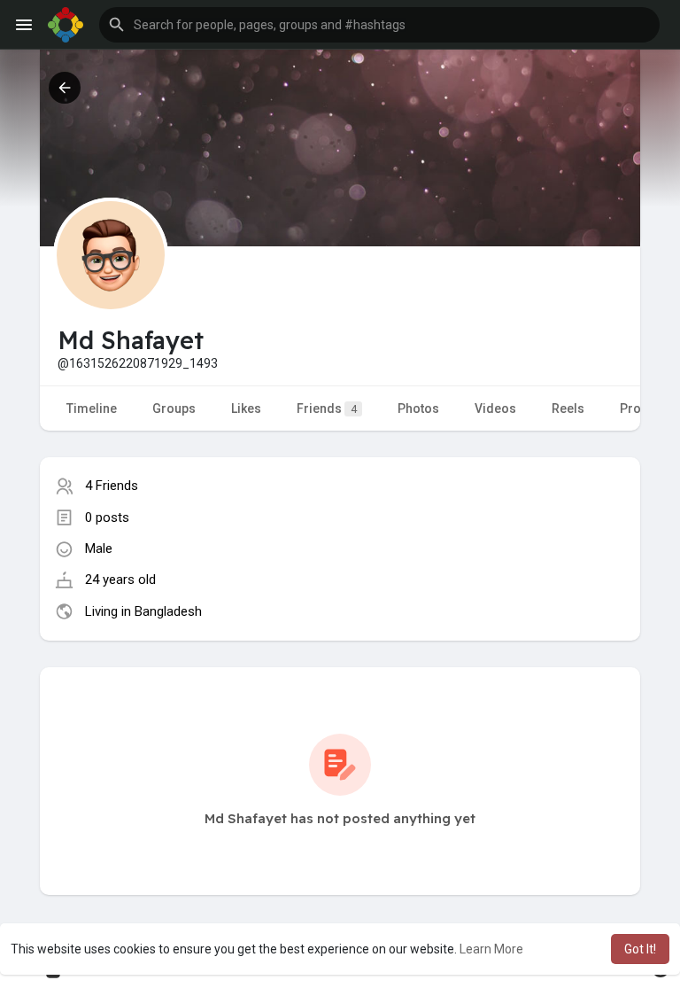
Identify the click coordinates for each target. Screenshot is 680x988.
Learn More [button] (491, 949)
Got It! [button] (640, 949)
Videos (495, 408)
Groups (174, 408)
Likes (246, 408)
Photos (418, 408)
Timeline (91, 408)
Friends (327, 408)
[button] (379, 25)
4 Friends (111, 486)
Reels (568, 408)
